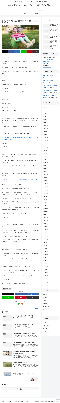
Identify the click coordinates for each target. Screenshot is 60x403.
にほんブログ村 (46, 63)
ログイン (45, 322)
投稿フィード (46, 325)
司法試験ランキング (47, 67)
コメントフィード (47, 328)
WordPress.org (46, 331)
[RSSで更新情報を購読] (22, 304)
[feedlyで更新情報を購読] (19, 304)
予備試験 (4, 288)
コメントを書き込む (21, 389)
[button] (36, 51)
